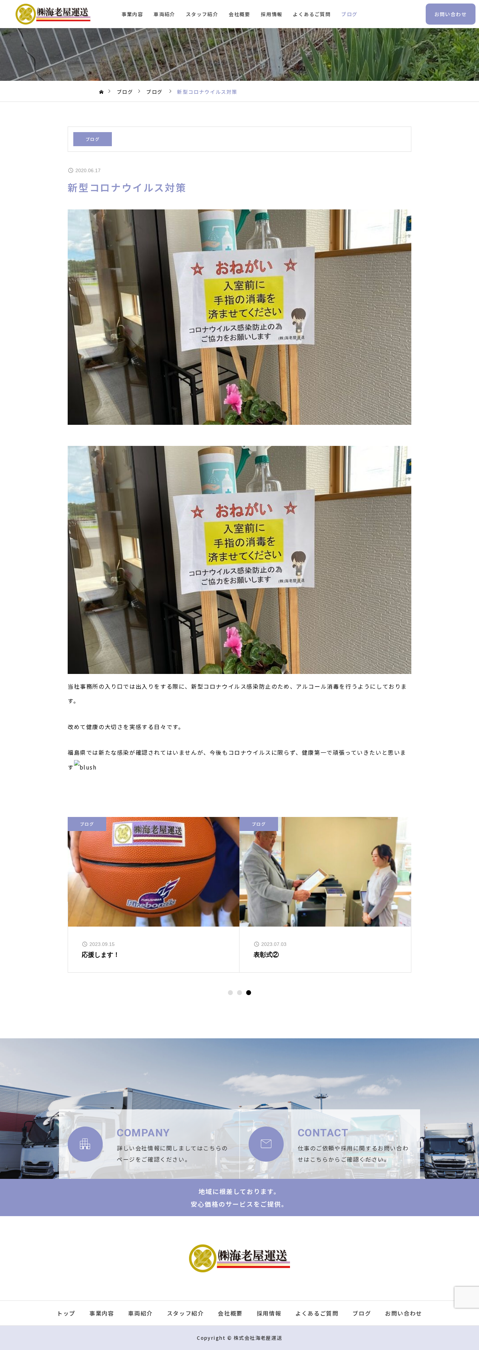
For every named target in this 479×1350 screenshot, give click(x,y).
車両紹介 (164, 14)
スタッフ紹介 (202, 14)
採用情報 (272, 14)
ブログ (349, 14)
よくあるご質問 (312, 14)
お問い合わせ (450, 14)
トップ (66, 1313)
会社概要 (239, 14)
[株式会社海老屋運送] (53, 14)
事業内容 (132, 14)
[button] (230, 992)
